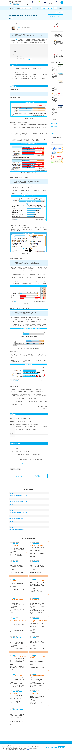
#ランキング (59, 121)
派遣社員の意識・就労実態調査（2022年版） (18, 512)
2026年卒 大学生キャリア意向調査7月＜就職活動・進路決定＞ (54, 76)
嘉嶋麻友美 (20, 29)
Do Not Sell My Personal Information (51, 747)
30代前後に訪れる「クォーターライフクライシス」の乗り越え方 (58, 50)
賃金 (55, 8)
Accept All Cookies (62, 747)
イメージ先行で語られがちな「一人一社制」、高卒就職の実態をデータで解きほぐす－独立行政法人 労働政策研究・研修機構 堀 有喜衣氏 (54, 111)
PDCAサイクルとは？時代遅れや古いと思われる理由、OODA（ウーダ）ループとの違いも (58, 36)
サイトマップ (43, 743)
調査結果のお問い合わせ (19, 476)
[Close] (70, 747)
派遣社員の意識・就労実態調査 (26, 739)
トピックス (15, 49)
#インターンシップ (57, 126)
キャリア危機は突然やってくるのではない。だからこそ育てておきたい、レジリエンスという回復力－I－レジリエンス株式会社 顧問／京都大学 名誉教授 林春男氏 (54, 98)
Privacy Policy (27, 749)
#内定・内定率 (53, 121)
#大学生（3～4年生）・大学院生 (56, 124)
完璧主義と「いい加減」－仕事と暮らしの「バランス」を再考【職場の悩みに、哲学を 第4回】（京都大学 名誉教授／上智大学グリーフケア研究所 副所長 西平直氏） (54, 86)
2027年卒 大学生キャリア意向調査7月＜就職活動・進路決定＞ (58, 56)
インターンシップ (50, 8)
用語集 (21, 743)
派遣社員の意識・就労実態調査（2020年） (17, 524)
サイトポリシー (49, 743)
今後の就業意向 (16, 54)
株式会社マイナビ (13, 39)
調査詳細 (14, 51)
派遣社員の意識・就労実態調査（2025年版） (18, 495)
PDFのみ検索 (17, 8)
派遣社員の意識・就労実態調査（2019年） (17, 529)
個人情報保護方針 (35, 743)
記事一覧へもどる (28, 730)
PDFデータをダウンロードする (56, 16)
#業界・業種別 (53, 127)
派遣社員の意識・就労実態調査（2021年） (17, 518)
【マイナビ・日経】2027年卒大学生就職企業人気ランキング (58, 28)
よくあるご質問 (27, 743)
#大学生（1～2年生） (54, 123)
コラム (55, 40)
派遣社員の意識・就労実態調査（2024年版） (18, 501)
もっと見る (29, 59)
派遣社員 (10, 18)
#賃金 (52, 126)
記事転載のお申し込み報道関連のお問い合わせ (39, 476)
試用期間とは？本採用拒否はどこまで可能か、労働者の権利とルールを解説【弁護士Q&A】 (58, 43)
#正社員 (58, 127)
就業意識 (12, 469)
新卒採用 (43, 8)
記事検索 (11, 8)
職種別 (18, 469)
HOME (11, 739)
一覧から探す (60, 8)
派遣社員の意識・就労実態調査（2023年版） (18, 507)
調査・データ (56, 26)
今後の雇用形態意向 (19, 56)
